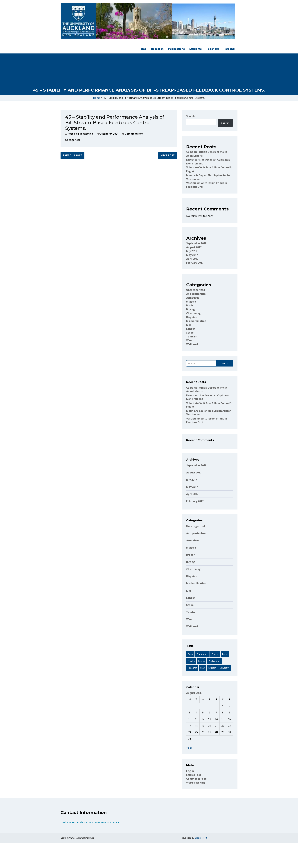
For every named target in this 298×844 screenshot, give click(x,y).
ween (189, 340)
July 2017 (191, 251)
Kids (188, 325)
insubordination (196, 321)
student (212, 667)
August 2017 (193, 247)
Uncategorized (195, 290)
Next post (168, 155)
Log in (190, 771)
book (190, 654)
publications (214, 661)
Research (157, 48)
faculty (191, 661)
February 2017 (194, 262)
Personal (229, 48)
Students (195, 48)
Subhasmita (85, 133)
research (192, 667)
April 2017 (192, 259)
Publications (176, 48)
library (201, 661)
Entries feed (193, 775)
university (224, 667)
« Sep (189, 747)
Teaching (212, 48)
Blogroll (191, 301)
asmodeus (192, 297)
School (190, 332)
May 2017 (192, 255)
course (215, 654)
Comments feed (196, 778)
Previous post (72, 155)
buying (190, 309)
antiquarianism (196, 293)
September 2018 (196, 243)
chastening (193, 313)
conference (202, 654)
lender (190, 328)
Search (190, 116)
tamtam (191, 336)
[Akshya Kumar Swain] (147, 21)
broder (190, 305)
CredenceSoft (201, 838)
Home (143, 48)
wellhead (192, 344)
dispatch (191, 317)
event (225, 654)
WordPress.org (195, 782)
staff (202, 667)
